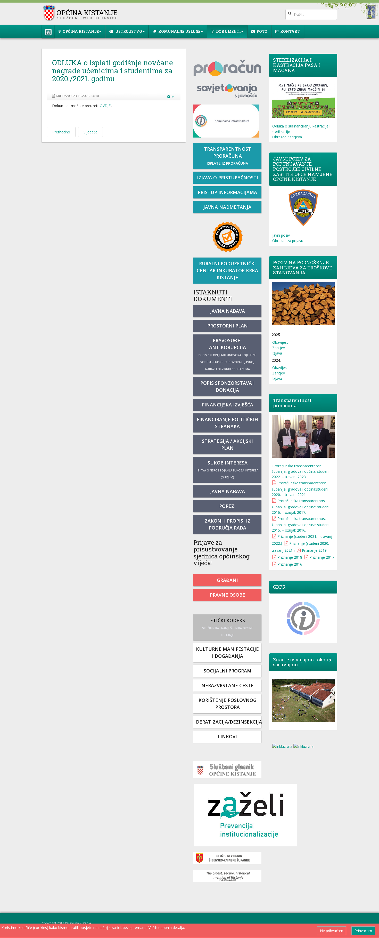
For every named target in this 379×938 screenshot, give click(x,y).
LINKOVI (227, 736)
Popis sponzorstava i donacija (227, 386)
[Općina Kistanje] (81, 13)
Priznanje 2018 (289, 557)
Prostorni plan (227, 326)
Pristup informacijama (227, 192)
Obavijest (280, 342)
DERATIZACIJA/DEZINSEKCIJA (228, 722)
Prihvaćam (363, 930)
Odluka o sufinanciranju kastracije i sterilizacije (301, 129)
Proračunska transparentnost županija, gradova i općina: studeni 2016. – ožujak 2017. (300, 506)
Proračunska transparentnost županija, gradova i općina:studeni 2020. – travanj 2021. (300, 488)
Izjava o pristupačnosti (227, 177)
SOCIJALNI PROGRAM (227, 671)
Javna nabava (227, 311)
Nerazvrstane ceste (227, 685)
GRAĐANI (227, 580)
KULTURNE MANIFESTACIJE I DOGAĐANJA (227, 652)
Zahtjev (278, 347)
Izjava (277, 353)
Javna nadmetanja (227, 207)
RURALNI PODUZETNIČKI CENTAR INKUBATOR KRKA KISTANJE (227, 270)
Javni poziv (281, 235)
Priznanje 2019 (314, 550)
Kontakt (290, 31)
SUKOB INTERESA (227, 469)
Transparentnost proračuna (227, 156)
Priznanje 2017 (321, 557)
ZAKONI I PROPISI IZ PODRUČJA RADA (227, 524)
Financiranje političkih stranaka (227, 422)
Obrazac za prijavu (287, 240)
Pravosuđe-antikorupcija (227, 354)
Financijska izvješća (227, 405)
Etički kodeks (227, 627)
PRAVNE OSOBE (227, 595)
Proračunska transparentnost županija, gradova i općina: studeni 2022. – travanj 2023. (300, 471)
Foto (262, 31)
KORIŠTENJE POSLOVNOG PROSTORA (228, 703)
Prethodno (61, 132)
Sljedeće (90, 132)
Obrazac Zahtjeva (287, 136)
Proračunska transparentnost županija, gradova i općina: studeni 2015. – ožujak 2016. (300, 524)
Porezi (227, 506)
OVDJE (105, 105)
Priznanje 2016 (289, 564)
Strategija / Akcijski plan (227, 444)
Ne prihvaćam (331, 930)
